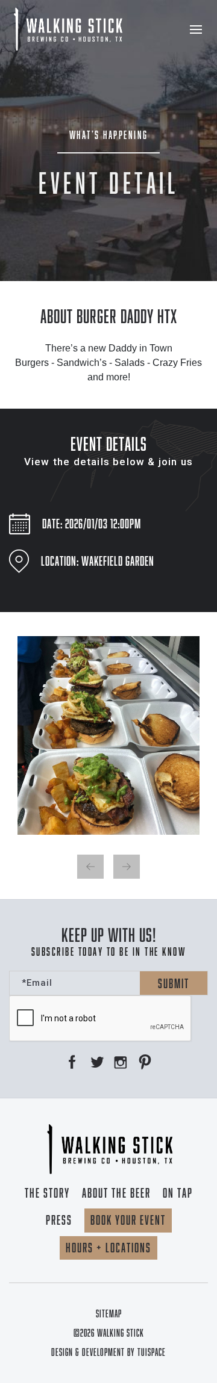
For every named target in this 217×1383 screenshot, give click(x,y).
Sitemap (109, 1313)
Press (59, 1220)
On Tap (178, 1193)
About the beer (116, 1193)
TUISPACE (151, 1352)
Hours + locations (108, 1247)
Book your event (128, 1220)
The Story (47, 1193)
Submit (173, 983)
